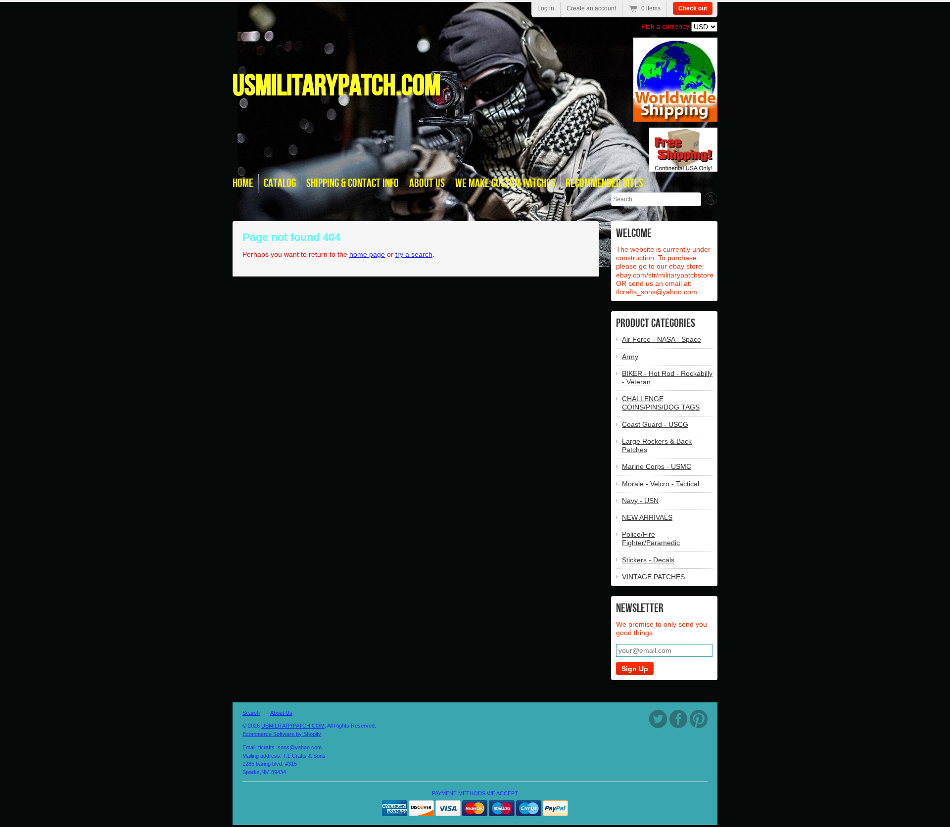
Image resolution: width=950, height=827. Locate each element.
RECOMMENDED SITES (604, 183)
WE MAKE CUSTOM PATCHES (505, 183)
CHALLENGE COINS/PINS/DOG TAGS (661, 403)
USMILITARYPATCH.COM (336, 86)
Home (243, 183)
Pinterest (699, 719)
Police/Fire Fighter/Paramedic (651, 538)
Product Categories (655, 323)
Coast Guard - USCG (655, 424)
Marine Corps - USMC (656, 466)
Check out (692, 8)
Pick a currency (666, 26)
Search (251, 713)
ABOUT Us (427, 183)
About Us (281, 713)
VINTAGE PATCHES (653, 577)
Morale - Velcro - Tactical (660, 484)
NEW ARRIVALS (647, 517)
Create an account (591, 8)
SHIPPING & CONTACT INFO (352, 183)
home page (367, 254)
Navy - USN (640, 501)
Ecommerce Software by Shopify (281, 734)
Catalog (280, 183)
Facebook (678, 719)
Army (630, 357)
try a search (413, 254)
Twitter (658, 719)
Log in (545, 8)
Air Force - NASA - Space (661, 339)
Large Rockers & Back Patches (657, 445)
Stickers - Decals (648, 560)
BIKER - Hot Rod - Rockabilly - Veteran (667, 377)
